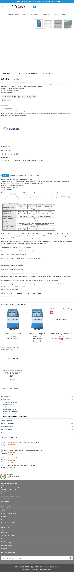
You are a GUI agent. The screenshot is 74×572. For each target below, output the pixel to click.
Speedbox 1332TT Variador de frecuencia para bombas (13, 372)
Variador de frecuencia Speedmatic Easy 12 (61, 334)
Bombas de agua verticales (10, 414)
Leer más (12, 340)
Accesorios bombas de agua (10, 402)
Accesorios (4, 393)
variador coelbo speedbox (42, 113)
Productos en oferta (7, 429)
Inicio (10, 14)
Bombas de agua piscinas (9, 409)
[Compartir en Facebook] (5, 154)
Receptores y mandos (7, 433)
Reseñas (3, 516)
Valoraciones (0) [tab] (34, 175)
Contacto (4, 510)
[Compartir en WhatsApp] (2, 154)
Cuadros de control (6, 420)
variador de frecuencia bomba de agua (56, 113)
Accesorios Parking (6, 396)
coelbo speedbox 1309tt (11, 113)
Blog (2, 519)
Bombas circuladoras (8, 404)
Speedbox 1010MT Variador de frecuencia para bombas (13, 334)
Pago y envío (4, 538)
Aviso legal (4, 532)
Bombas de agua (21, 14)
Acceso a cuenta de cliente (8, 513)
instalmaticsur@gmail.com (8, 494)
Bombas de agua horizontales (10, 406)
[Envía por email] (11, 154)
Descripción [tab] (5, 175)
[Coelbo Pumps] (12, 129)
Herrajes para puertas (7, 423)
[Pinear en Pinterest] (14, 154)
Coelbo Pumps (12, 336)
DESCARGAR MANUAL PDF (9, 297)
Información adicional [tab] (16, 175)
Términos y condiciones (8, 535)
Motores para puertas (7, 426)
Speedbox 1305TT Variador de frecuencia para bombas (37, 334)
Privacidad (4, 548)
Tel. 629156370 (5, 492)
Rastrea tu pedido (6, 507)
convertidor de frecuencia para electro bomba (26, 113)
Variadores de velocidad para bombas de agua (47, 14)
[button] (2, 7)
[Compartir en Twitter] (8, 154)
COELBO (17, 289)
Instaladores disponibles (8, 523)
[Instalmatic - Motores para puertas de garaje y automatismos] (18, 6)
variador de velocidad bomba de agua (18, 115)
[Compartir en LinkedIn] (17, 154)
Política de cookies (6, 545)
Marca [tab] (27, 175)
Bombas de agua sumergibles (10, 411)
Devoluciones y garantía (8, 542)
